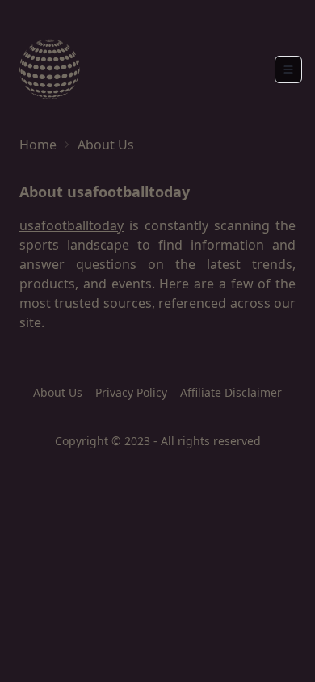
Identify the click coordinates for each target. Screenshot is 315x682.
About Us (57, 392)
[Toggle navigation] (288, 69)
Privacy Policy (131, 392)
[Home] (49, 69)
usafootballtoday (71, 225)
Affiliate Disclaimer (231, 392)
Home (38, 145)
